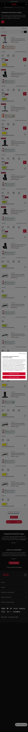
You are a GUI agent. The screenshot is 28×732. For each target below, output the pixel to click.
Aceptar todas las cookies (14, 377)
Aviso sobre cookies (10, 370)
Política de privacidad (19, 370)
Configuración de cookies (14, 373)
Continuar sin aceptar (22, 353)
